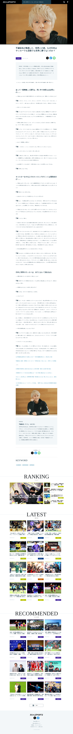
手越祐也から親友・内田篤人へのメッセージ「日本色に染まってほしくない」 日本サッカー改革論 (36, 360)
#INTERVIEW (25, 465)
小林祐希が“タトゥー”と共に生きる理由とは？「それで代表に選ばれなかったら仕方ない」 (34, 372)
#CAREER (18, 465)
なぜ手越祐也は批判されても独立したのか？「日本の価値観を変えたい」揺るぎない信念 (34, 356)
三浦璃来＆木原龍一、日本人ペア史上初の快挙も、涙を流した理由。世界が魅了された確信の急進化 (26, 497)
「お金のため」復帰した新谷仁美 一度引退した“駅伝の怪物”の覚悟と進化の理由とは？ (57, 501)
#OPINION (32, 465)
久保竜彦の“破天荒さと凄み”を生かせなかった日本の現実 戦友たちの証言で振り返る (33, 368)
